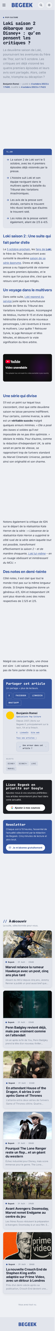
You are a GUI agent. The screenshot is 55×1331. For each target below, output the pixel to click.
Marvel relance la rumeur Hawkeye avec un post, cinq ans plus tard (25, 992)
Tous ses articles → (26, 738)
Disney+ (23, 786)
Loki (33, 786)
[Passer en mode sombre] (49, 5)
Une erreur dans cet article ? (31, 769)
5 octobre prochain (18, 249)
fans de (43, 249)
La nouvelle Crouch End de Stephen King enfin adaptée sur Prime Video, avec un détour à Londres (25, 1289)
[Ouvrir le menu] (4, 5)
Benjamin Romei (11, 84)
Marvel (11, 791)
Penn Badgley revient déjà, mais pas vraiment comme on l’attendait (26, 1051)
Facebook (21, 695)
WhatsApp (14, 702)
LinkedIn (37, 695)
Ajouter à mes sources (27, 830)
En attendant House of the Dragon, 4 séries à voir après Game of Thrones (26, 1110)
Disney (11, 786)
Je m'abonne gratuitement (27, 870)
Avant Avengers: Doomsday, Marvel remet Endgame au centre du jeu (25, 1229)
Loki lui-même (37, 553)
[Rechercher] (41, 5)
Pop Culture (11, 17)
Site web (35, 732)
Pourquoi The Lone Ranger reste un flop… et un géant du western (26, 1170)
